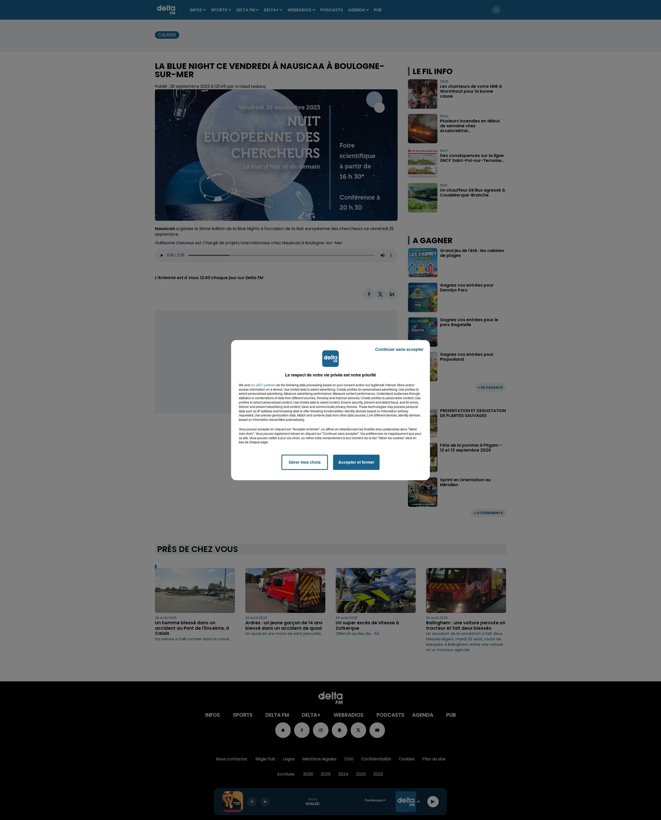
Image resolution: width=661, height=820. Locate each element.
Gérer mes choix (305, 462)
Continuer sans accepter (399, 349)
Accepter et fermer (356, 462)
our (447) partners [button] (263, 385)
